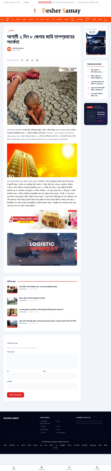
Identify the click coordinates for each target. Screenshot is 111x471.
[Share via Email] (37, 60)
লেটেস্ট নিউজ (7, 19)
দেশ (13, 19)
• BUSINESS (44, 429)
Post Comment (15, 395)
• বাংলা (58, 426)
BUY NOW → (100, 121)
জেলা (37, 19)
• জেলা (58, 429)
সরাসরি (93, 19)
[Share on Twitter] (27, 60)
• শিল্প (57, 421)
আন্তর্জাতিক (59, 19)
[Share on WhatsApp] (32, 60)
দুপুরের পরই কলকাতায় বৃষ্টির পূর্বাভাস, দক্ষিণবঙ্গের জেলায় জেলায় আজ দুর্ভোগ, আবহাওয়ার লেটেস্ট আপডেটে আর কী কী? (47, 321)
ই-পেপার (105, 19)
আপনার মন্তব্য (11, 352)
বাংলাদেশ (67, 19)
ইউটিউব (100, 19)
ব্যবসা (42, 19)
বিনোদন (47, 19)
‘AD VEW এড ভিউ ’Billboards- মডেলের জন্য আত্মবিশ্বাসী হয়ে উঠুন (38, 287)
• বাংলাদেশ (43, 426)
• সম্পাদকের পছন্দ (60, 433)
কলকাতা (24, 19)
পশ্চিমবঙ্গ (18, 19)
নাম (8, 371)
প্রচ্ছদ (1, 19)
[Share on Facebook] (22, 60)
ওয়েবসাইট (9, 381)
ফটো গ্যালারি (72, 19)
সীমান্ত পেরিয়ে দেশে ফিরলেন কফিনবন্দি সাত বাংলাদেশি (54, 2)
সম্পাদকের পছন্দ (93, 445)
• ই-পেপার (43, 433)
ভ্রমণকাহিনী (80, 19)
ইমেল (45, 371)
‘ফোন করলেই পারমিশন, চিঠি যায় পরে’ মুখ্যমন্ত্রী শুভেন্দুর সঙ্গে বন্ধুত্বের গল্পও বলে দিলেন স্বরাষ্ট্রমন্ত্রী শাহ (97, 95)
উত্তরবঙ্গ (31, 19)
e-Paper (26, 2)
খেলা (53, 19)
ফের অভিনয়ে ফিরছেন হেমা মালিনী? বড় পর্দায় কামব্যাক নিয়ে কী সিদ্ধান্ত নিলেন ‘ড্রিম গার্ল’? (89, 2)
